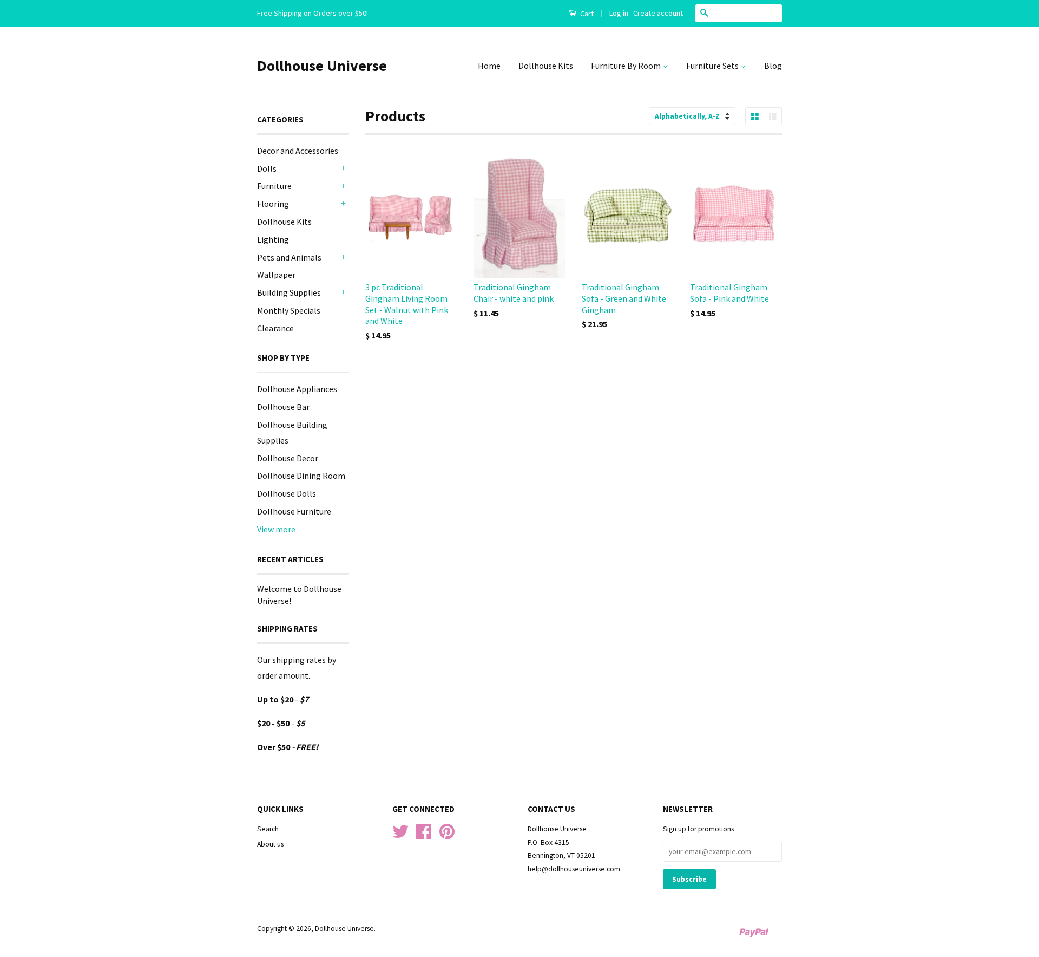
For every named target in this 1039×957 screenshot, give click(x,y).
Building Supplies (289, 292)
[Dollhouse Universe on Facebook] (424, 835)
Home (489, 65)
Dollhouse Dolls (286, 493)
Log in (618, 13)
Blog (773, 65)
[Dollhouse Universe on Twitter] (400, 835)
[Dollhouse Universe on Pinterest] (447, 835)
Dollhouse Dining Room (301, 475)
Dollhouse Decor (287, 458)
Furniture (274, 185)
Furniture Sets (713, 65)
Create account (658, 13)
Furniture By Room (626, 65)
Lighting (273, 239)
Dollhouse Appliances (297, 388)
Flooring (273, 203)
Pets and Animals (289, 257)
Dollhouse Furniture (294, 511)
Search (268, 829)
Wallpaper (276, 274)
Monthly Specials (288, 310)
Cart (586, 13)
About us (270, 844)
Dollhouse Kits (545, 65)
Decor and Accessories (297, 150)
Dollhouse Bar (283, 406)
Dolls (267, 168)
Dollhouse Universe (322, 65)
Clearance (275, 328)
